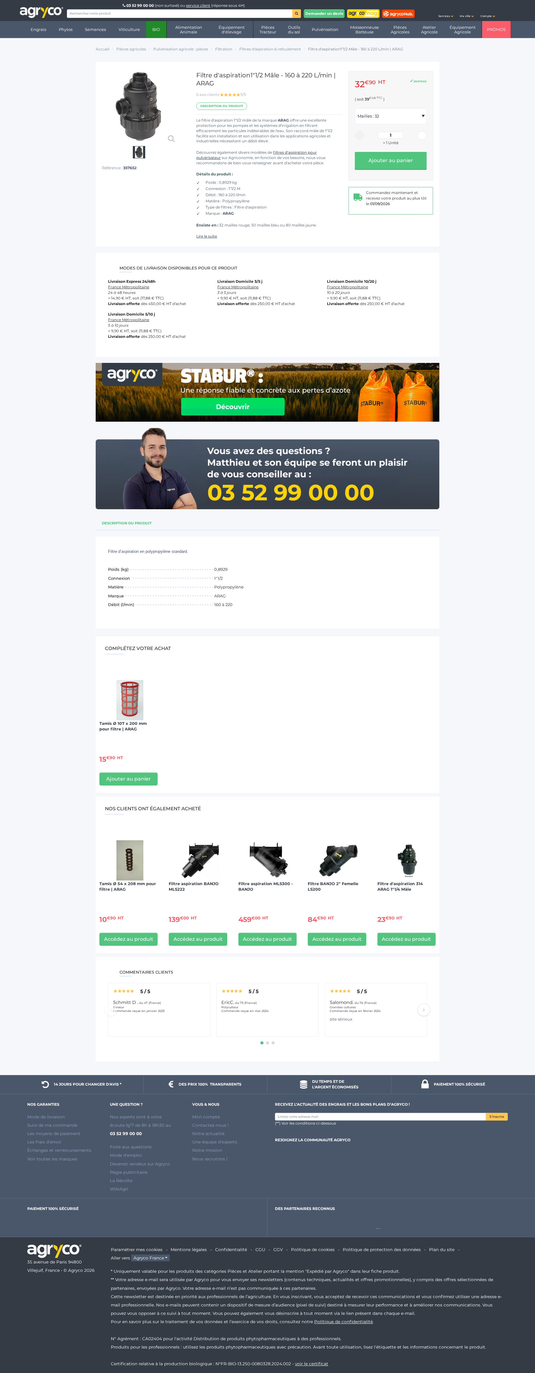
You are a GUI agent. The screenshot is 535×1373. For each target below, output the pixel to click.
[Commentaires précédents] (111, 1010)
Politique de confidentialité (343, 1321)
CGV (278, 1249)
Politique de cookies (313, 1249)
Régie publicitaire (128, 1172)
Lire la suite (206, 236)
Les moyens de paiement (53, 1133)
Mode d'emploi (126, 1155)
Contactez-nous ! (210, 1125)
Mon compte (206, 1116)
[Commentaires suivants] (424, 1010)
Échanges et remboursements (59, 1150)
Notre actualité (208, 1133)
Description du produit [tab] (127, 523)
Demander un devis (324, 13)
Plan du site (442, 1249)
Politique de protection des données (382, 1249)
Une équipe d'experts (214, 1141)
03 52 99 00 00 (140, 5)
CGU (260, 1249)
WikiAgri (119, 1188)
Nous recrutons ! (210, 1158)
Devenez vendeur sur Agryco (140, 1163)
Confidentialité (231, 1249)
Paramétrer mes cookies (137, 1249)
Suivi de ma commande (52, 1125)
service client (198, 5)
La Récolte (121, 1180)
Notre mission (207, 1150)
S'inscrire (497, 1117)
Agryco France (148, 1257)
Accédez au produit (128, 939)
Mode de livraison (46, 1116)
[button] (445, 10)
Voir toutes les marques (52, 1158)
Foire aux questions (131, 1146)
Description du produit (221, 106)
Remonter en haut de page (519, 1346)
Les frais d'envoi (44, 1141)
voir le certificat (311, 1363)
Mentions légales (189, 1249)
